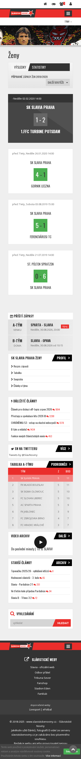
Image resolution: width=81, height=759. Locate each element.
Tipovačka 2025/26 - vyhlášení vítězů (30, 571)
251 (38, 584)
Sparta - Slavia (42, 325)
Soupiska (18, 379)
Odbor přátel (42, 672)
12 (36, 597)
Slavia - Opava (41, 340)
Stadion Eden (42, 688)
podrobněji (59, 464)
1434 (32, 429)
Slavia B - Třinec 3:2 (21, 598)
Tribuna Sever (42, 678)
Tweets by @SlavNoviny (23, 455)
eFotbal (47, 709)
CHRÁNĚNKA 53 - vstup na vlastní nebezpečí (33, 423)
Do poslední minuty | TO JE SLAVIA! (32, 549)
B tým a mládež (19, 429)
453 (50, 436)
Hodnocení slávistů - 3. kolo (25, 577)
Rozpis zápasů (21, 366)
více (63, 448)
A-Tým (17, 324)
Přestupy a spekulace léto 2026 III (28, 416)
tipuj (65, 326)
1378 (61, 422)
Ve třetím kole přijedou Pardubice (28, 591)
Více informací (53, 755)
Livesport (34, 709)
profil (61, 358)
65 (43, 577)
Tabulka (17, 373)
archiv (61, 562)
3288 (51, 416)
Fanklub (42, 693)
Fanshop (42, 683)
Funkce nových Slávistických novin (28, 436)
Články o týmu (21, 386)
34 (50, 591)
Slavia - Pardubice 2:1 (22, 584)
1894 (57, 409)
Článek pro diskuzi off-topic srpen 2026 (31, 409)
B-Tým (17, 340)
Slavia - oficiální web (42, 667)
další (62, 536)
